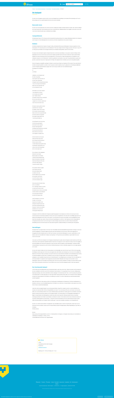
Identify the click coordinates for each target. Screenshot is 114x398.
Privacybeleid (57, 382)
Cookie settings (61, 382)
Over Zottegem (48, 9)
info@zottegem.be (64, 385)
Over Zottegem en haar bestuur (40, 9)
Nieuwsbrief (38, 382)
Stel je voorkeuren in (108, 396)
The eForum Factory (69, 388)
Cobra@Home (67, 382)
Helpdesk (56, 383)
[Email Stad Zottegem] (64, 4)
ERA (70, 382)
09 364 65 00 (57, 385)
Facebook (43, 382)
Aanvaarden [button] (100, 396)
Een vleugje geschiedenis (55, 9)
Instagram (48, 382)
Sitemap (52, 382)
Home (34, 9)
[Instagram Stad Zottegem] (60, 4)
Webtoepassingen (75, 382)
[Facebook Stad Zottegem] (62, 4)
